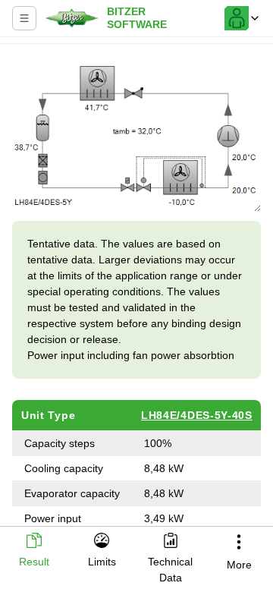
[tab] (34, 551)
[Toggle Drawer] (24, 18)
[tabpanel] (136, 287)
